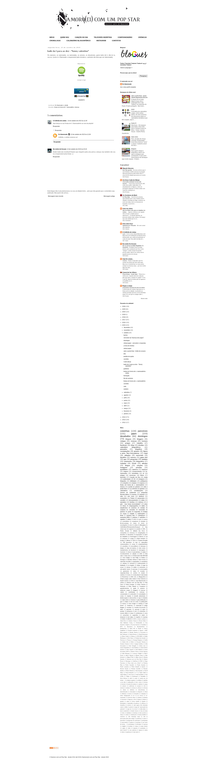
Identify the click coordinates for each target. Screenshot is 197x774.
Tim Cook (131, 674)
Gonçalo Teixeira (141, 642)
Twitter (128, 676)
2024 (124, 312)
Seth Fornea (142, 559)
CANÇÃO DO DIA (81, 37)
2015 (132, 109)
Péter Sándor (132, 586)
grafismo (126, 369)
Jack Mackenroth (141, 580)
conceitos (132, 510)
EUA (132, 580)
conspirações (141, 532)
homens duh (131, 515)
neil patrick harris (125, 569)
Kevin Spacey (144, 651)
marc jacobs (142, 712)
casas (124, 513)
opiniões (142, 517)
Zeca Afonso (123, 678)
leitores (141, 536)
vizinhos (122, 575)
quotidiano (124, 469)
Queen (143, 666)
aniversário (141, 498)
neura (129, 552)
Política (143, 557)
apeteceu (135, 469)
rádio (129, 728)
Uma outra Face (128, 224)
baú (136, 542)
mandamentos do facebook (128, 550)
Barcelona (129, 626)
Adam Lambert (142, 619)
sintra (146, 730)
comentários (125, 521)
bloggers (140, 439)
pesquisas (145, 720)
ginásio (136, 451)
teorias (134, 494)
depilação (122, 565)
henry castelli (135, 701)
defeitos (132, 689)
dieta (142, 500)
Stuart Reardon (130, 672)
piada (144, 552)
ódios (129, 519)
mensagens (142, 550)
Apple (127, 624)
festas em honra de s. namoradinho (64, 107)
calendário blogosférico (130, 447)
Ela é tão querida (127, 170)
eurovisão (142, 510)
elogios (122, 548)
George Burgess (137, 640)
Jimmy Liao (142, 645)
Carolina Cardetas (132, 630)
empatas (143, 693)
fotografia (123, 481)
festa (121, 515)
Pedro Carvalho (129, 665)
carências (131, 686)
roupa (136, 726)
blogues (133, 149)
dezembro (127, 327)
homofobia (135, 473)
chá (144, 686)
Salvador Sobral (131, 559)
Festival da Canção (140, 638)
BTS (121, 626)
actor (140, 519)
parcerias (122, 720)
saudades (142, 728)
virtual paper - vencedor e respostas (135, 343)
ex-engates (131, 565)
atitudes (145, 463)
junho (126, 400)
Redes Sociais (124, 531)
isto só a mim (134, 601)
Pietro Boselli (135, 666)
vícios (128, 575)
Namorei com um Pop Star (134, 659)
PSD (141, 661)
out (147, 536)
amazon (142, 588)
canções (140, 465)
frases (139, 699)
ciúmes (128, 688)
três (125, 354)
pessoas (135, 569)
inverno (129, 705)
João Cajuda (129, 649)
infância (143, 703)
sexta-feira (126, 615)
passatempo (136, 552)
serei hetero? (123, 730)
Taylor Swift (142, 672)
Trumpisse (142, 586)
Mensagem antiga (109, 196)
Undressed (135, 676)
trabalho (140, 443)
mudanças (133, 714)
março (126, 408)
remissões (142, 611)
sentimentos (139, 613)
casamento (128, 461)
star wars (135, 732)
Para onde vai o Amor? (134, 663)
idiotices (141, 496)
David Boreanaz (143, 634)
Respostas (58, 130)
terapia (122, 540)
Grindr (134, 463)
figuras (130, 699)
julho (125, 398)
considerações (138, 490)
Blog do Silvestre (128, 168)
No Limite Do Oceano (129, 244)
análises (139, 680)
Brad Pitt (132, 628)
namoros (122, 716)
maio (125, 403)
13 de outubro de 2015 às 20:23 (77, 149)
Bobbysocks (123, 628)
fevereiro (127, 411)
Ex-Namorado (62, 134)
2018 (124, 317)
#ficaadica (143, 525)
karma (125, 335)
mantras (135, 712)
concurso (132, 532)
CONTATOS (116, 40)
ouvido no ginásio (134, 487)
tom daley (130, 617)
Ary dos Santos (135, 624)
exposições (139, 534)
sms (131, 525)
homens (145, 441)
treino (123, 619)
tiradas (145, 512)
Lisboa (122, 582)
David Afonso (133, 634)
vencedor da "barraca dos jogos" (134, 338)
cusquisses (135, 521)
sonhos (135, 573)
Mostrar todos (144, 298)
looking (140, 603)
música (122, 487)
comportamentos (143, 544)
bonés (123, 684)
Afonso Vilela (142, 620)
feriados (145, 697)
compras (123, 510)
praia (129, 512)
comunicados (124, 594)
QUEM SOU (64, 37)
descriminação (124, 691)
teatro (143, 615)
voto (125, 386)
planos (132, 722)
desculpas (132, 691)
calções (140, 684)
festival (133, 600)
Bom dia (127, 555)
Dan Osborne (141, 578)
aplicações (131, 682)
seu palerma (133, 730)
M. (135, 479)
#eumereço (125, 576)
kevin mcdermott (124, 711)
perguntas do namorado (133, 720)
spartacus (128, 732)
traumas (145, 617)
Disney (133, 636)
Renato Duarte (124, 668)
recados (142, 571)
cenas (133, 544)
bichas (146, 682)
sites (123, 732)
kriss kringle (132, 603)
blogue (127, 465)
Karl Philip (135, 557)
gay (125, 459)
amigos (127, 443)
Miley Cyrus (139, 657)
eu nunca (140, 695)
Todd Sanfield (139, 674)
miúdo (135, 567)
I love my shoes (128, 208)
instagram (123, 467)
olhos (121, 609)
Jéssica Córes (134, 651)
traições (138, 617)
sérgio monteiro (140, 538)
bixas (124, 506)
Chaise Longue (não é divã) (128, 578)
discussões (133, 598)
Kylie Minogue (126, 653)
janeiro (126, 413)
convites (126, 359)
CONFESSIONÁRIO (125, 37)
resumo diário (124, 613)
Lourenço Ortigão (137, 653)
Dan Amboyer (123, 634)
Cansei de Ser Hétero (129, 272)
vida (121, 496)
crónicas (145, 688)
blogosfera (140, 461)
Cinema (125, 260)
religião (124, 726)
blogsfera (138, 449)
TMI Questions (127, 542)
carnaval (132, 563)
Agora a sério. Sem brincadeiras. (134, 452)
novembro (127, 330)
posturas (124, 538)
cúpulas (129, 596)
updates (145, 459)
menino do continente (128, 492)
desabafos (125, 436)
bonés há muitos (131, 684)
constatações (125, 451)
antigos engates (131, 680)
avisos (146, 519)
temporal (122, 617)
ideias (138, 565)
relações (125, 483)
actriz (136, 678)
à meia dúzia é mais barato (140, 575)
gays (128, 701)
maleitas (129, 712)
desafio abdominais (139, 596)
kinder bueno (134, 711)
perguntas (134, 459)
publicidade (127, 479)
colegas (123, 441)
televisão (123, 477)
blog (132, 445)
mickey (128, 567)
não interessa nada (134, 716)
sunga (132, 538)
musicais (122, 552)
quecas (146, 724)
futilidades (133, 481)
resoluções (123, 498)
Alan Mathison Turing (126, 622)
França (129, 640)
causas (139, 686)
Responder (56, 126)
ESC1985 (139, 636)
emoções (136, 693)
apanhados (136, 561)
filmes (142, 475)
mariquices (141, 515)
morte (127, 714)
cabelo (122, 592)
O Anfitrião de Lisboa (60, 121)
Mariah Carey (139, 655)
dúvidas (141, 445)
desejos (143, 521)
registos (122, 519)
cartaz (146, 684)
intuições (122, 705)
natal (146, 453)
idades (143, 701)
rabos (134, 571)
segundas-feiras (124, 573)
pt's (136, 611)
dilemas (124, 693)
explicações (141, 513)
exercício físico (132, 697)
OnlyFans (135, 661)
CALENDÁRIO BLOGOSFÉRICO (78, 40)
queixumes (126, 571)
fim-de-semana (128, 378)
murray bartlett (142, 714)
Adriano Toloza (133, 620)
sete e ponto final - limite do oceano (135, 351)
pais (145, 718)
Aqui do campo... (128, 259)
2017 (124, 320)
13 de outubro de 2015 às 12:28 (81, 134)
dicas (146, 691)
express (142, 483)
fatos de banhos (131, 548)
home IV (133, 123)
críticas (139, 688)
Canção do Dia (135, 477)
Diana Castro (125, 636)
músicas (77, 107)
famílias (132, 502)
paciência (138, 718)
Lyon (124, 234)
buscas (143, 590)
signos (140, 730)
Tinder (132, 498)
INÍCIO (51, 37)
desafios (123, 457)
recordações (123, 525)
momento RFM (125, 517)
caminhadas (131, 592)
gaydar (122, 701)
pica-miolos (125, 722)
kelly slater (143, 709)
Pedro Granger (130, 584)
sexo (146, 613)
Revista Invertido (136, 668)
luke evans (142, 548)
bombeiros (145, 561)
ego (140, 598)
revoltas (130, 726)
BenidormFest (140, 626)
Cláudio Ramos (133, 632)
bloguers (142, 479)
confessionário (141, 563)
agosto (126, 395)
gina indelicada (141, 600)
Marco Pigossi (129, 655)
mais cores (134, 137)
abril (125, 405)
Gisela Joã (125, 642)
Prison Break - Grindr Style (130, 274)
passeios (128, 609)
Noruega (128, 661)
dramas (142, 494)
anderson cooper (125, 590)
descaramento (133, 500)
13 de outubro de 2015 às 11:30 (77, 121)
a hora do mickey (129, 346)
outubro (126, 333)
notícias (134, 517)
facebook (123, 445)
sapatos (135, 728)
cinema (122, 688)
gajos (134, 433)
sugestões (135, 615)
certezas (142, 592)
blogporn (135, 590)
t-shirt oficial (127, 362)
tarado (143, 573)
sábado (134, 553)
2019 (124, 314)
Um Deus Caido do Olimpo (131, 180)
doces (130, 693)
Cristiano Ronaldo (143, 540)
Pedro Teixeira (141, 584)
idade (126, 601)
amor (146, 504)
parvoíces (143, 431)
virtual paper (127, 348)
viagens (125, 471)
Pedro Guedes (141, 665)
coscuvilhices (134, 546)
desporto (140, 691)
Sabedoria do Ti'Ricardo (129, 225)
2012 (124, 422)
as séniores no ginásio (137, 488)
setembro (127, 392)
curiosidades (142, 594)
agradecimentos (124, 588)
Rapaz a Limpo (127, 286)
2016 (124, 322)
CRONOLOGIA (55, 40)
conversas (132, 475)
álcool (129, 619)
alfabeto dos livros (139, 531)
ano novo (131, 496)
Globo (132, 642)
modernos (130, 605)
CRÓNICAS (142, 37)
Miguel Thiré (130, 657)
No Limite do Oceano (59, 149)
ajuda (134, 588)
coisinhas (125, 431)
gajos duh (144, 457)
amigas (122, 475)
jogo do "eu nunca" (132, 709)
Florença (122, 640)
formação (126, 376)
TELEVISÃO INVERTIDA (103, 37)
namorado (139, 455)
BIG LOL (133, 576)
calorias (124, 563)
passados (123, 449)
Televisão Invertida (125, 561)
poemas (138, 722)
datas (124, 689)
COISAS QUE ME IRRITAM (140, 555)
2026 (124, 306)
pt (143, 473)
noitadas (123, 463)
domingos (127, 340)
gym (121, 601)
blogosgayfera (133, 506)
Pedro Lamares (124, 666)
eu (134, 695)
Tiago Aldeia (123, 674)
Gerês (146, 640)
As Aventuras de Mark (130, 195)
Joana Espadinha (125, 647)
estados (134, 483)
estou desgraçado (125, 695)
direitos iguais (124, 598)
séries (136, 525)
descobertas (141, 689)
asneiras (134, 508)
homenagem (133, 536)
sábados (127, 455)
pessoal (137, 609)
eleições (145, 598)
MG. (144, 529)
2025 (124, 309)
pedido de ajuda (129, 356)
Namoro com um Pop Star (134, 582)
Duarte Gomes (124, 580)
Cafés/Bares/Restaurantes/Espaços (130, 527)
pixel (144, 609)
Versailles (143, 676)
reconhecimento (124, 553)
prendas (139, 467)
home (134, 523)
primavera (129, 611)
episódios (123, 502)
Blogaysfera (142, 576)
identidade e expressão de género (129, 703)
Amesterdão (139, 622)
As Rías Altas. (127, 197)
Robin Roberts (130, 670)
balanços (145, 469)
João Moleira (138, 649)
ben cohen (139, 682)
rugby (123, 728)
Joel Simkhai (135, 647)
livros (142, 523)
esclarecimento (137, 471)
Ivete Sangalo (132, 645)
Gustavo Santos (124, 644)
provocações (144, 569)
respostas (137, 512)
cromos (133, 688)
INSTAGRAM (101, 40)
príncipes (138, 724)
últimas (128, 540)
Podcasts (122, 586)
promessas (131, 724)
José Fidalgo (126, 557)
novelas (129, 607)
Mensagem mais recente (55, 196)
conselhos (125, 546)
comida (142, 508)
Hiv (132, 644)
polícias (122, 512)
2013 (124, 420)
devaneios (130, 534)
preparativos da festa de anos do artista (134, 287)
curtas (122, 596)
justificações (144, 601)
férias (144, 699)
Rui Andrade (139, 670)
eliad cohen (125, 600)
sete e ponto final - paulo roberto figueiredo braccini (139, 96)
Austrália (143, 624)
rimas (131, 613)
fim (135, 699)
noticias (140, 502)
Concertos (143, 632)
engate (132, 513)
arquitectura (124, 508)
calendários (123, 490)
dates (143, 506)
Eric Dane (130, 638)
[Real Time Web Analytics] (54, 748)
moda (146, 477)
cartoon (124, 686)
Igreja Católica (139, 644)
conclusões (123, 532)
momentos (142, 567)
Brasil (139, 628)
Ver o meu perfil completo (128, 87)
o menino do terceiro (139, 607)
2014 (124, 417)
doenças (143, 546)
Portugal (122, 559)
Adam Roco (123, 620)
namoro (133, 457)
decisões (122, 534)
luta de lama (144, 711)
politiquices (144, 481)
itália (126, 707)
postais (122, 611)
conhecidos (133, 594)
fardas (139, 697)
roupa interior (144, 726)
